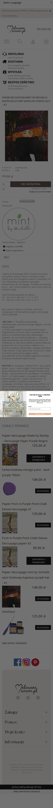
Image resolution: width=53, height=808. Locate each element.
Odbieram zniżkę (39, 414)
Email (30, 406)
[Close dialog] (52, 392)
